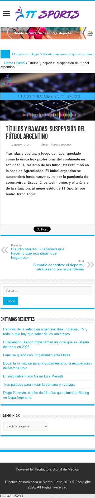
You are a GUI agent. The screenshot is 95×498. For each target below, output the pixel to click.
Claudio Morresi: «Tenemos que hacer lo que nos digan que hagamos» (37, 252)
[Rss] (40, 476)
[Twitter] (45, 476)
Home (8, 63)
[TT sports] (47, 13)
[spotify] (55, 476)
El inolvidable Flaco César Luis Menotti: (33, 376)
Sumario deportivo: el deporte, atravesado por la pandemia (58, 265)
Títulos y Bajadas (60, 144)
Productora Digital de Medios (57, 469)
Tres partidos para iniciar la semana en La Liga (39, 384)
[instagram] (50, 476)
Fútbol (20, 63)
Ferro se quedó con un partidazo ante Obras (36, 355)
